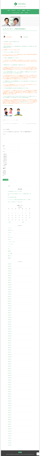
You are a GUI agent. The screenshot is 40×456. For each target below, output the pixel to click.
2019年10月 (10, 377)
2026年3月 (9, 266)
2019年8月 (9, 382)
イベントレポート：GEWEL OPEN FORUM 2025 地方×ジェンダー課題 (19, 199)
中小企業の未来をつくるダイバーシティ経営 (15, 191)
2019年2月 (9, 396)
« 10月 (9, 222)
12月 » (23, 222)
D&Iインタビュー (10, 237)
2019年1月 (9, 398)
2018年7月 (9, 412)
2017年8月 (9, 438)
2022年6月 (9, 324)
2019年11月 (10, 375)
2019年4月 (9, 391)
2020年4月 (9, 363)
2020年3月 (9, 366)
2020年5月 (9, 361)
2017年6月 (9, 442)
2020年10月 (10, 356)
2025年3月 (9, 282)
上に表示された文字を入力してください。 (4, 173)
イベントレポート (10, 244)
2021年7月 (9, 342)
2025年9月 (9, 275)
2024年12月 (10, 284)
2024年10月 (10, 289)
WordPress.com (30, 454)
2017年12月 (10, 428)
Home (9, 10)
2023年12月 (10, 305)
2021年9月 (9, 338)
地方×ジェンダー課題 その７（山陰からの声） (15, 201)
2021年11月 (10, 333)
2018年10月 (10, 405)
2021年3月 (9, 349)
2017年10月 (10, 433)
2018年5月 (9, 417)
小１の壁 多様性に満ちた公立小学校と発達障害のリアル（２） (11, 124)
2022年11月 (10, 317)
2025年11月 (10, 270)
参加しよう (28, 10)
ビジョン (18, 10)
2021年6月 (9, 345)
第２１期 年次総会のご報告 (12, 197)
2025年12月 (10, 268)
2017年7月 (9, 440)
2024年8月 (9, 294)
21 (19, 217)
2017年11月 (10, 431)
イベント (9, 246)
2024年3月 (9, 303)
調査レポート (10, 255)
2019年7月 (9, 384)
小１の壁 (9, 232)
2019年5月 (9, 389)
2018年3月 (9, 421)
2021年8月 (9, 340)
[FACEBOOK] (19, 452)
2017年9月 (9, 435)
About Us (13, 10)
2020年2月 (9, 368)
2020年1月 (9, 370)
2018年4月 (9, 419)
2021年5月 (9, 347)
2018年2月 (9, 424)
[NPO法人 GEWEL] (20, 5)
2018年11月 (10, 403)
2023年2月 (9, 312)
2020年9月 (9, 359)
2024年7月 (9, 296)
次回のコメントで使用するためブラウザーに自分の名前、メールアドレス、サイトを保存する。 (5, 160)
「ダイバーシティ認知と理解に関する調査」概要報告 (29, 123)
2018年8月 (9, 410)
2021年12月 (10, 331)
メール (4, 148)
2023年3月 (9, 310)
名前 (4, 145)
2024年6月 (9, 298)
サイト (4, 151)
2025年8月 (9, 277)
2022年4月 (9, 326)
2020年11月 (10, 354)
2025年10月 (10, 273)
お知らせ (9, 239)
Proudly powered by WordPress (13, 454)
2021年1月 (9, 352)
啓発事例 (9, 251)
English (26, 12)
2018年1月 (9, 426)
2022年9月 (9, 319)
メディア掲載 (10, 253)
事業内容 (23, 10)
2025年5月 (9, 280)
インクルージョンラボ (15, 12)
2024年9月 (9, 291)
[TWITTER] (21, 452)
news (22, 12)
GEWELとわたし (10, 230)
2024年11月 (10, 287)
